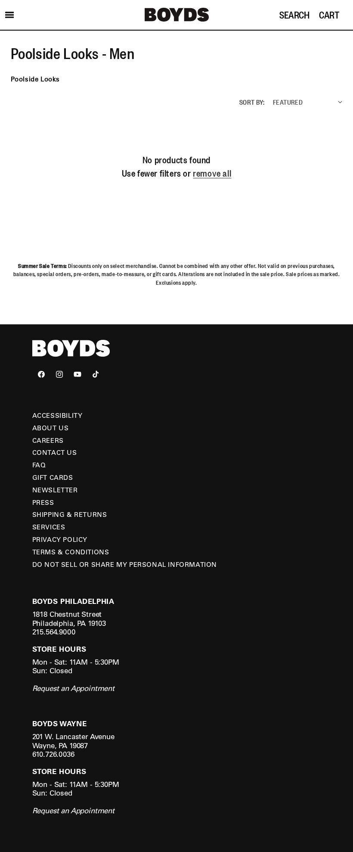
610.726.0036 (53, 754)
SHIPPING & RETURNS (69, 514)
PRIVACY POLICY (59, 539)
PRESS (43, 502)
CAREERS (48, 440)
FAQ (39, 464)
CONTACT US (54, 452)
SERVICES (48, 526)
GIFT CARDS (52, 477)
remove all (212, 173)
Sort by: (251, 101)
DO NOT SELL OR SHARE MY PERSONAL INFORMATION (124, 564)
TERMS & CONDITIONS (70, 551)
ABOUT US (50, 427)
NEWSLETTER (55, 489)
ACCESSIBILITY (57, 415)
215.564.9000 (53, 631)
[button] (9, 14)
